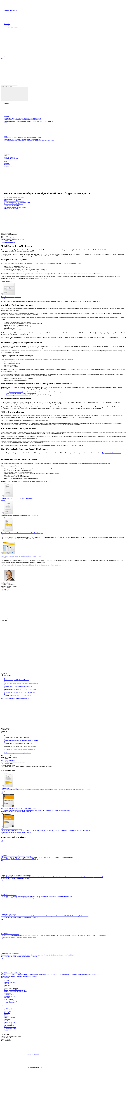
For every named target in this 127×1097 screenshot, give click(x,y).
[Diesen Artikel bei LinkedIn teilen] (65, 604)
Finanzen (38, 118)
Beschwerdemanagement (16, 392)
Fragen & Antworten (9, 982)
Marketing (22, 119)
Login (9, 25)
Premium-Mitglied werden (11, 158)
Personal (27, 119)
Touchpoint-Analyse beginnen (12, 199)
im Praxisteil (11, 208)
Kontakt (6, 983)
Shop (5, 136)
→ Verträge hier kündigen (11, 1001)
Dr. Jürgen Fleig (5, 583)
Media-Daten (7, 993)
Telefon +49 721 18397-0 (34, 1054)
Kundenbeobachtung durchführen (13, 204)
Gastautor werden (9, 994)
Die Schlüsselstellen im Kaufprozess (14, 197)
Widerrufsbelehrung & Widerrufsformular (15, 991)
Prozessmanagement (20, 121)
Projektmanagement (9, 121)
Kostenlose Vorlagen (9, 996)
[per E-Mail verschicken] (14, 617)
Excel (5, 122)
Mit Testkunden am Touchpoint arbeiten (15, 207)
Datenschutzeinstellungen (11, 988)
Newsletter (7, 997)
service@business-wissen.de (34, 1067)
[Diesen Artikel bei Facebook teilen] (14, 604)
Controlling (32, 118)
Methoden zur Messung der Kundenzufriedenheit (19, 393)
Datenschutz (7, 987)
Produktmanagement (35, 119)
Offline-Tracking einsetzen (11, 205)
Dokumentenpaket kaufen (8, 238)
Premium (6, 103)
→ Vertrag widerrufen (10, 1002)
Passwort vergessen (13, 27)
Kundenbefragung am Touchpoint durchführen (17, 202)
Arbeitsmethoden (8, 118)
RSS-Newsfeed (8, 999)
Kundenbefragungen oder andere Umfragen (18, 395)
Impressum (7, 985)
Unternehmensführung (44, 121)
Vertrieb (52, 121)
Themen (6, 116)
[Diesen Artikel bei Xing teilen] (91, 604)
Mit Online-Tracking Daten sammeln (14, 201)
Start (5, 161)
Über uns (6, 980)
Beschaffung (26, 118)
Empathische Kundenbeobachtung (111, 453)
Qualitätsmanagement (32, 121)
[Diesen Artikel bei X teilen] (40, 604)
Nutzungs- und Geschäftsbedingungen (14, 990)
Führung (6, 119)
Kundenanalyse (8, 166)
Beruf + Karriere (18, 118)
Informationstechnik (14, 119)
